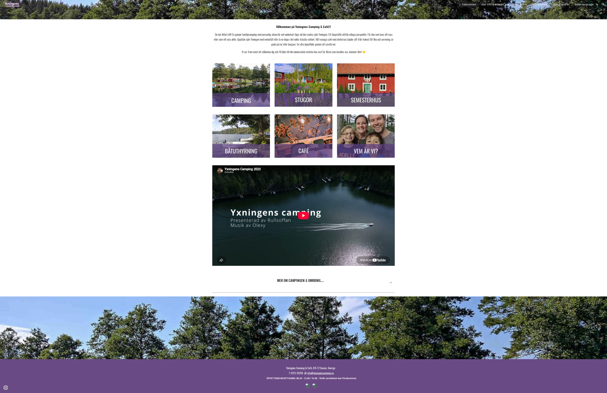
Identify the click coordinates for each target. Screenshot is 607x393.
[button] (603, 4)
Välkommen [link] (469, 4)
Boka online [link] (520, 4)
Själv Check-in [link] (561, 4)
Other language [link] (584, 4)
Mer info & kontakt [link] (492, 4)
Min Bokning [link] (540, 4)
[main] (303, 39)
